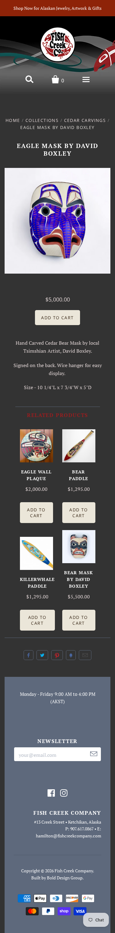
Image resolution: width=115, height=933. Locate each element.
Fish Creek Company (74, 871)
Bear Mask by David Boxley (78, 579)
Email (85, 655)
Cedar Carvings (85, 120)
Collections (42, 120)
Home (13, 120)
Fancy (71, 655)
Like (28, 655)
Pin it (57, 655)
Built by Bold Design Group (56, 878)
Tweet (42, 655)
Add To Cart (36, 512)
